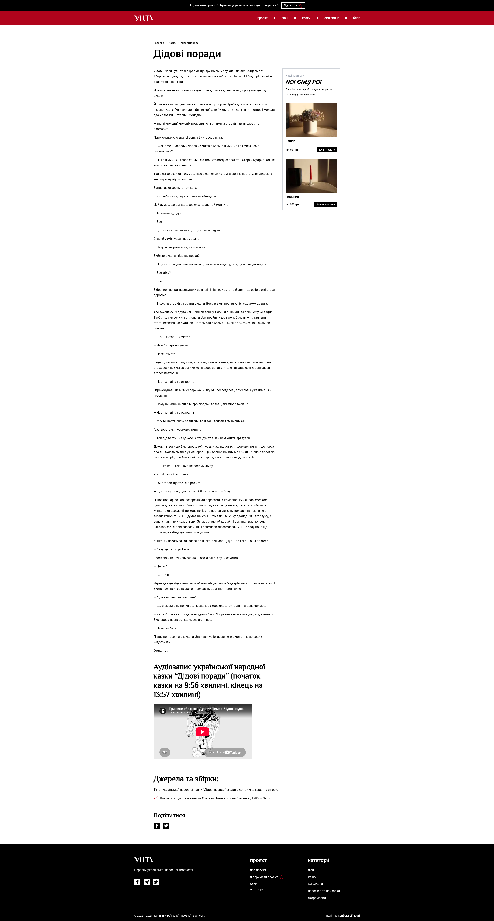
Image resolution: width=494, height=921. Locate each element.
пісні (285, 18)
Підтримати (290, 5)
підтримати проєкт (264, 877)
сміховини (331, 18)
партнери (256, 889)
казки (306, 18)
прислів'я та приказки (324, 891)
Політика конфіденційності (343, 915)
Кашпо (290, 141)
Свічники (292, 197)
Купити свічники (326, 204)
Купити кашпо (327, 149)
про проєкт (258, 870)
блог (356, 18)
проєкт (262, 18)
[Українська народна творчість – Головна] (143, 18)
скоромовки (317, 898)
